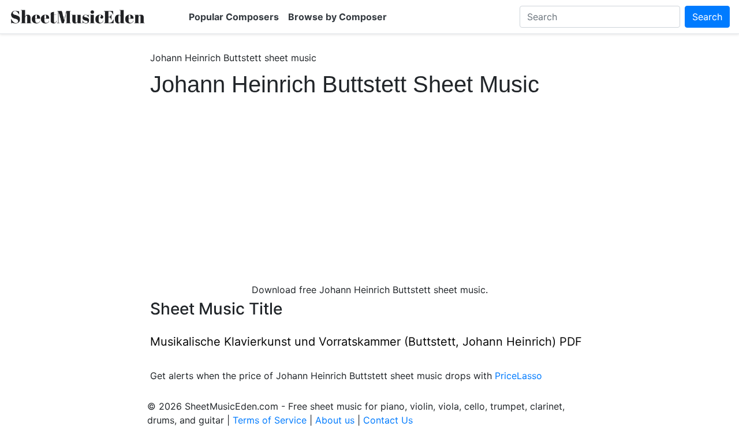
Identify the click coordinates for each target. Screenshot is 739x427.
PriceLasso (518, 375)
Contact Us (388, 420)
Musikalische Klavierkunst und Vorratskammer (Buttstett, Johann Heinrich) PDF (366, 342)
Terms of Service (270, 420)
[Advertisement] (369, 184)
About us (334, 420)
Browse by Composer (337, 17)
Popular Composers (234, 17)
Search (707, 17)
